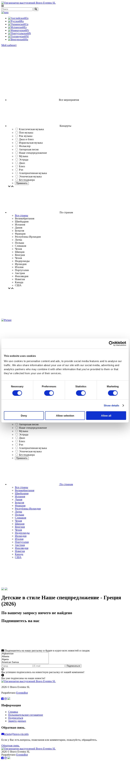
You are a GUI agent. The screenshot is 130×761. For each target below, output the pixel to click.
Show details (111, 405)
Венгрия (20, 526)
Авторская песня (28, 424)
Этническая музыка (30, 451)
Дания (18, 499)
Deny (24, 415)
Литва (18, 511)
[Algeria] (25, 659)
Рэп (21, 444)
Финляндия (21, 548)
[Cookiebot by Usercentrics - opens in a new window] (111, 343)
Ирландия (20, 536)
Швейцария (21, 493)
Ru (22, 21)
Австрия (20, 545)
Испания (20, 496)
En (26, 18)
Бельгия (19, 502)
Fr (28, 30)
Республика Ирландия (28, 508)
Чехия (18, 520)
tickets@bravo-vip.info (16, 734)
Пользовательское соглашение (25, 714)
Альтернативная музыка (33, 448)
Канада (19, 554)
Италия (19, 539)
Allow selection (65, 415)
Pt (30, 33)
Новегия (20, 551)
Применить (21, 183)
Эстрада (23, 434)
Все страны (21, 215)
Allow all (106, 415)
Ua (26, 24)
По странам (66, 484)
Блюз (22, 441)
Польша (19, 514)
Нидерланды (22, 532)
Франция (20, 505)
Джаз (22, 437)
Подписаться (73, 666)
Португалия (22, 542)
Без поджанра (27, 454)
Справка (13, 711)
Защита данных (17, 720)
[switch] (49, 393)
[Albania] (25, 656)
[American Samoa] (25, 662)
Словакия (20, 517)
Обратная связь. (10, 745)
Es (25, 27)
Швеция (19, 523)
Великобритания (24, 490)
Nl (27, 36)
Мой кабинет (9, 45)
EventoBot (22, 692)
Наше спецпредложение (33, 427)
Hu (26, 39)
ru (7, 12)
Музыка (23, 431)
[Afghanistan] (25, 653)
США (18, 557)
